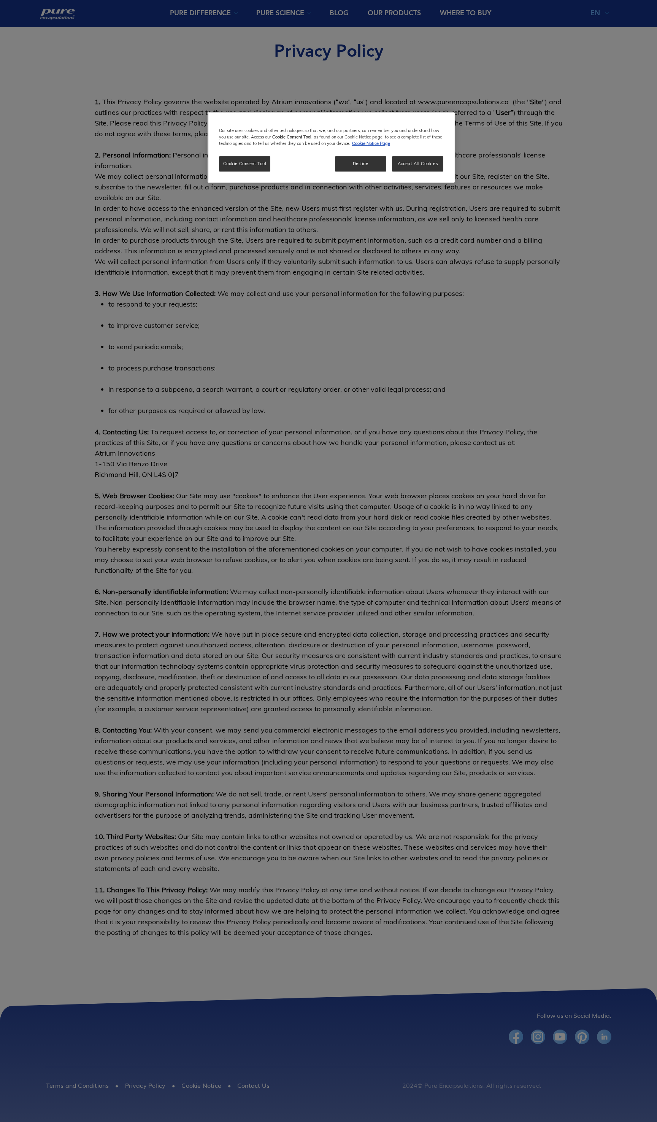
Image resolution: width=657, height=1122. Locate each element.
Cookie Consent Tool (245, 163)
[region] (331, 147)
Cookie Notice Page (371, 143)
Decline (360, 163)
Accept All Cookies (418, 163)
